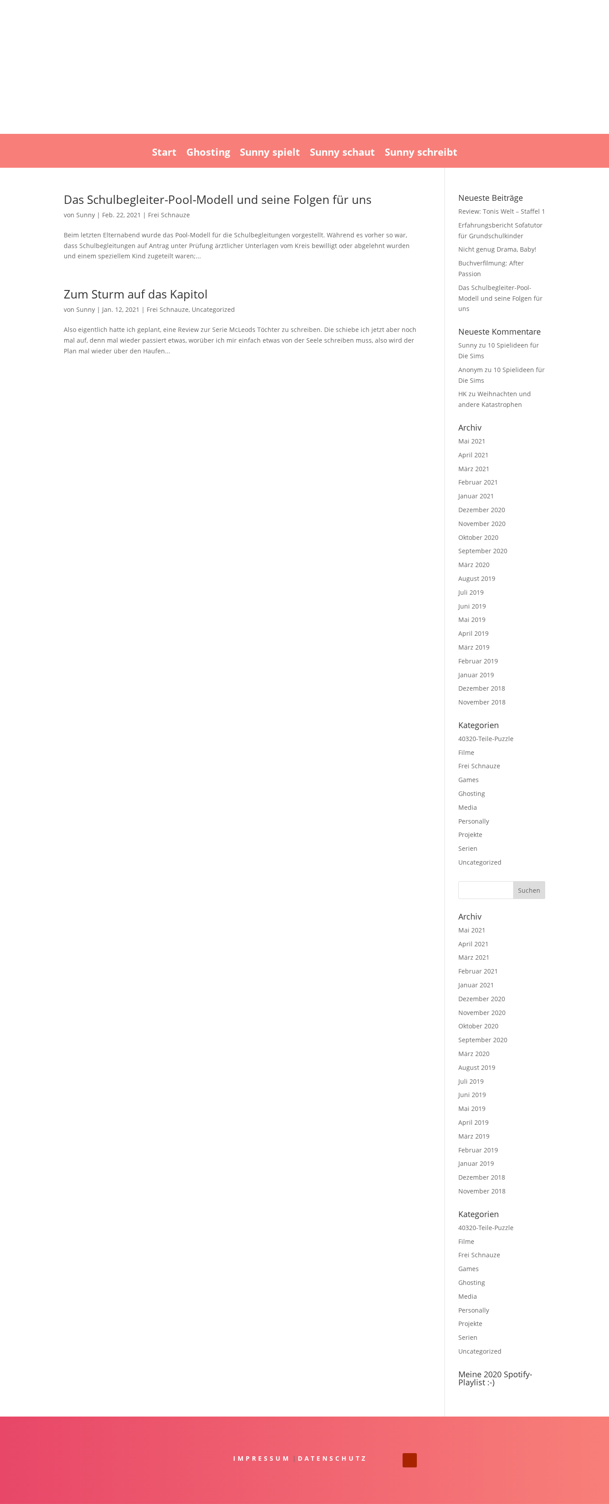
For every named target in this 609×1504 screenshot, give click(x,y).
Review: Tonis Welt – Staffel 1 (501, 211)
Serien (467, 848)
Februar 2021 (478, 482)
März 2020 (474, 564)
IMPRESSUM (262, 1458)
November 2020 (482, 523)
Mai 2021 (472, 441)
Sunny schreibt (421, 153)
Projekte (470, 834)
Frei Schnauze (169, 215)
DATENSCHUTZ (332, 1458)
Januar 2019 (476, 675)
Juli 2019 (471, 592)
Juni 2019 (472, 606)
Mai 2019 (472, 619)
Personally (473, 821)
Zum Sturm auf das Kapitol (136, 294)
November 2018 (482, 702)
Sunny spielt (270, 153)
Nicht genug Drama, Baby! (497, 249)
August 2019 (476, 578)
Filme (466, 752)
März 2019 (474, 647)
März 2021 (474, 468)
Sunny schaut (342, 153)
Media (467, 807)
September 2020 (482, 551)
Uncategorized (213, 309)
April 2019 (473, 633)
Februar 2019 (478, 661)
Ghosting (208, 153)
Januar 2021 (476, 496)
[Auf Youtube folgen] (410, 1460)
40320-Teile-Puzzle (486, 738)
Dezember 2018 (481, 688)
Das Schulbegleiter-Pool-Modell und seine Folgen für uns (217, 199)
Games (468, 779)
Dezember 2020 (481, 509)
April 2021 (473, 455)
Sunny (85, 215)
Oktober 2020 (478, 537)
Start (164, 153)
